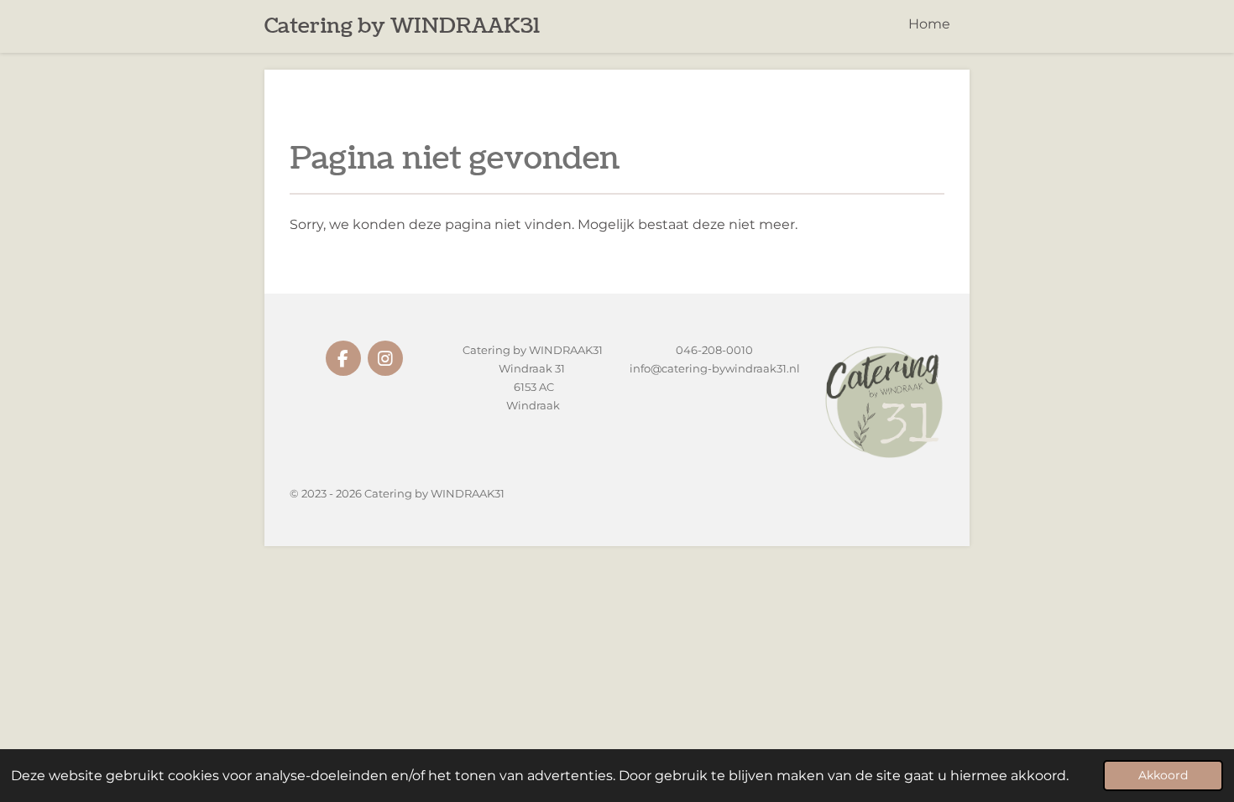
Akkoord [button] (1163, 775)
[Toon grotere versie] (883, 401)
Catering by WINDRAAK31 (402, 26)
